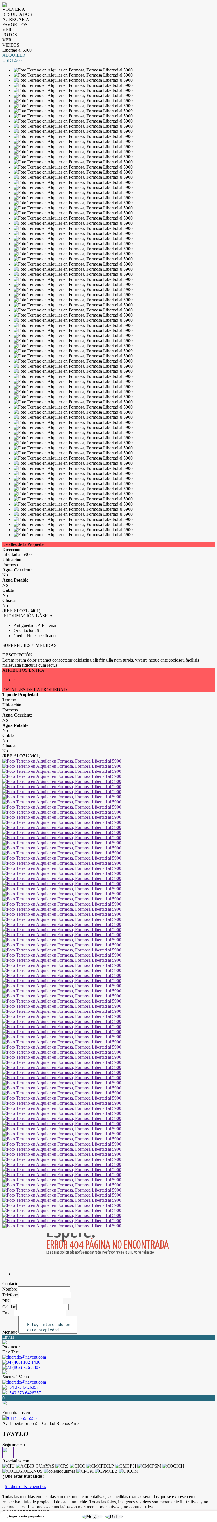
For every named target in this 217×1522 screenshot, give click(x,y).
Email (7, 1312)
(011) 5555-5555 (22, 1418)
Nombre (9, 1289)
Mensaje (9, 1332)
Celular (8, 1306)
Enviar (8, 1337)
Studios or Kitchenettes (25, 1486)
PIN (6, 1300)
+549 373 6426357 (24, 1392)
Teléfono (10, 1294)
